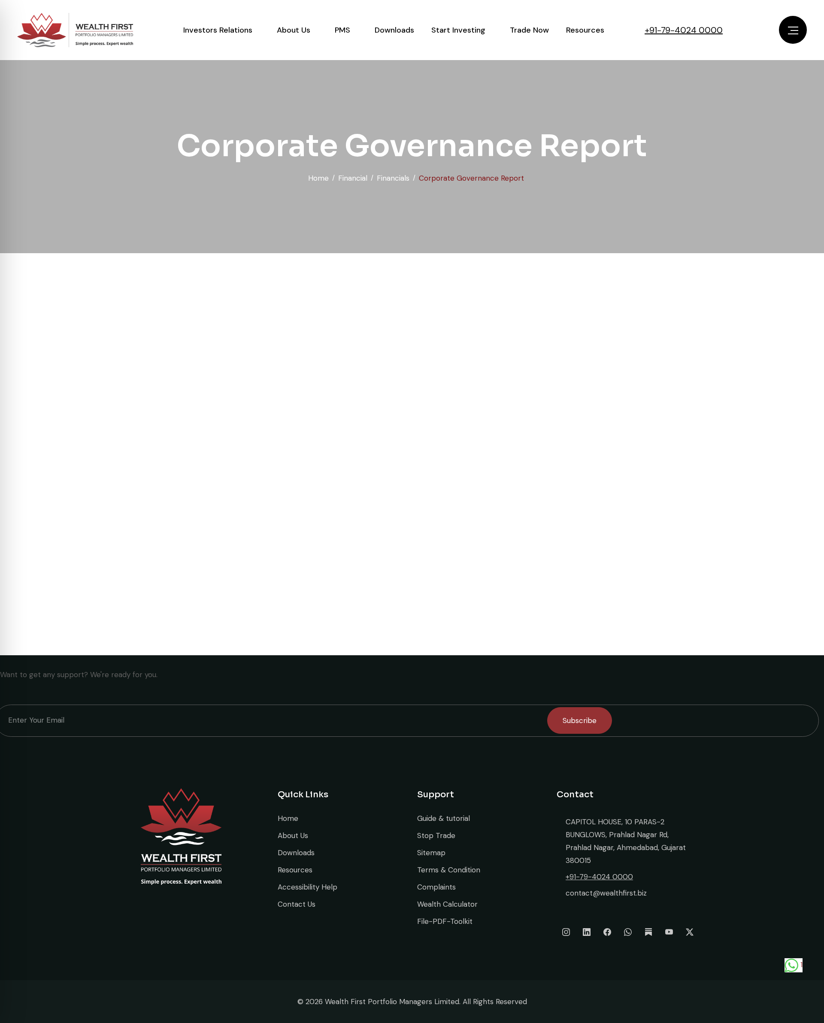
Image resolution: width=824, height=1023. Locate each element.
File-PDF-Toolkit (445, 921)
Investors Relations (217, 30)
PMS (342, 30)
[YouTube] (669, 932)
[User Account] (755, 30)
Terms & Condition (448, 870)
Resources (585, 30)
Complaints (436, 887)
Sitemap (431, 852)
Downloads (394, 30)
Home (288, 818)
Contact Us (296, 904)
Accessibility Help (307, 887)
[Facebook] (607, 932)
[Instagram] (566, 932)
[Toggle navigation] (793, 30)
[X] (689, 932)
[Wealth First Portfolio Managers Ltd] (75, 30)
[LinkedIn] (586, 932)
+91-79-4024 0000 (684, 30)
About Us (293, 30)
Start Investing (458, 30)
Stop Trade (436, 835)
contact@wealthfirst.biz (606, 893)
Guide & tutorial (443, 818)
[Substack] (648, 932)
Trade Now (529, 30)
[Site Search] (734, 30)
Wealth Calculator (447, 904)
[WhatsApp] (627, 932)
